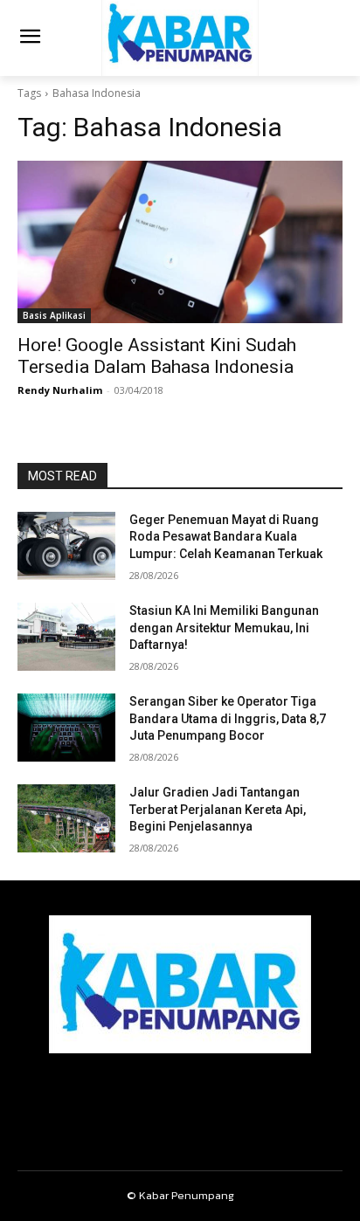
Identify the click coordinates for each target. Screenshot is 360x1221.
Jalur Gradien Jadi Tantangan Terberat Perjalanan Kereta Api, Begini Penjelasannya (217, 809)
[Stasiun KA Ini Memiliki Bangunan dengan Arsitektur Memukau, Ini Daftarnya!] (66, 637)
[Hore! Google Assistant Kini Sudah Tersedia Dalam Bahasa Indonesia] (180, 242)
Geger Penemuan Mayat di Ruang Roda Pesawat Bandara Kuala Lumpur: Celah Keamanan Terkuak (225, 537)
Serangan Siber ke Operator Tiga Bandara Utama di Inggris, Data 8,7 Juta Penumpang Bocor (227, 718)
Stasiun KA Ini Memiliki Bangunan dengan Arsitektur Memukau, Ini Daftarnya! (224, 628)
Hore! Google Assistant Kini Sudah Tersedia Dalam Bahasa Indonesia (156, 356)
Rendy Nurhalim (59, 390)
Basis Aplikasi (54, 315)
